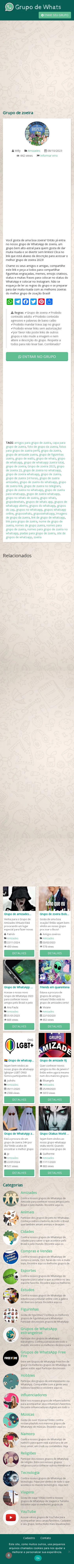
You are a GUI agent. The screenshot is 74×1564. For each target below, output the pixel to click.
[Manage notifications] (9, 1555)
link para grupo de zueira (21, 521)
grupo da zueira (51, 450)
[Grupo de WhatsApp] (32, 6)
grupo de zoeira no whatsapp (42, 470)
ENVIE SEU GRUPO (56, 15)
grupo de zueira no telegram (42, 486)
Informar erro (49, 155)
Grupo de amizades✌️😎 (19, 914)
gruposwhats (23, 513)
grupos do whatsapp (42, 505)
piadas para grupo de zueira (37, 533)
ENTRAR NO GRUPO (38, 356)
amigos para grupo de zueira (32, 443)
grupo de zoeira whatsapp (22, 474)
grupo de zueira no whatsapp (24, 490)
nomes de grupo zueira (30, 525)
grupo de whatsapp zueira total (44, 462)
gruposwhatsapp (44, 513)
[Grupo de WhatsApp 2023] (19, 971)
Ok (38, 1558)
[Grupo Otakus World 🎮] (55, 1118)
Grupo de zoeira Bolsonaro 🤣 (55, 914)
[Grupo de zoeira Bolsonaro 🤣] (55, 898)
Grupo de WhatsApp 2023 (19, 987)
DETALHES (19, 953)
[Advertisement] (37, 69)
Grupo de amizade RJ (53, 1060)
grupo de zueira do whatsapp (38, 482)
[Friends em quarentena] (55, 971)
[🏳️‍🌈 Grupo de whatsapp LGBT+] (19, 1045)
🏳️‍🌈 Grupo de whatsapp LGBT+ (19, 1060)
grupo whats (48, 498)
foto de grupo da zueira (42, 446)
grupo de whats (46, 458)
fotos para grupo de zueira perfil (36, 448)
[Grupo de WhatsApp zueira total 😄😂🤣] (19, 1118)
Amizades (34, 151)
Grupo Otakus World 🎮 (55, 1133)
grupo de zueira (51, 474)
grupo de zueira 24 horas (22, 478)
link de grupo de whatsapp (48, 517)
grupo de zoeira (16, 466)
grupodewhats (15, 502)
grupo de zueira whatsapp (43, 494)
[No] (69, 1552)
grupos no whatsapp (29, 509)
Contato (45, 1538)
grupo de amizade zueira (21, 454)
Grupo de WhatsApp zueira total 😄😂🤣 (19, 1133)
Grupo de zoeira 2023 (41, 466)
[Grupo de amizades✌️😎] (19, 898)
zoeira (37, 537)
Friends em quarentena (54, 987)
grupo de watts (25, 458)
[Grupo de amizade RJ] (55, 1045)
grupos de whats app (39, 502)
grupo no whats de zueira (22, 498)
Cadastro (29, 1538)
